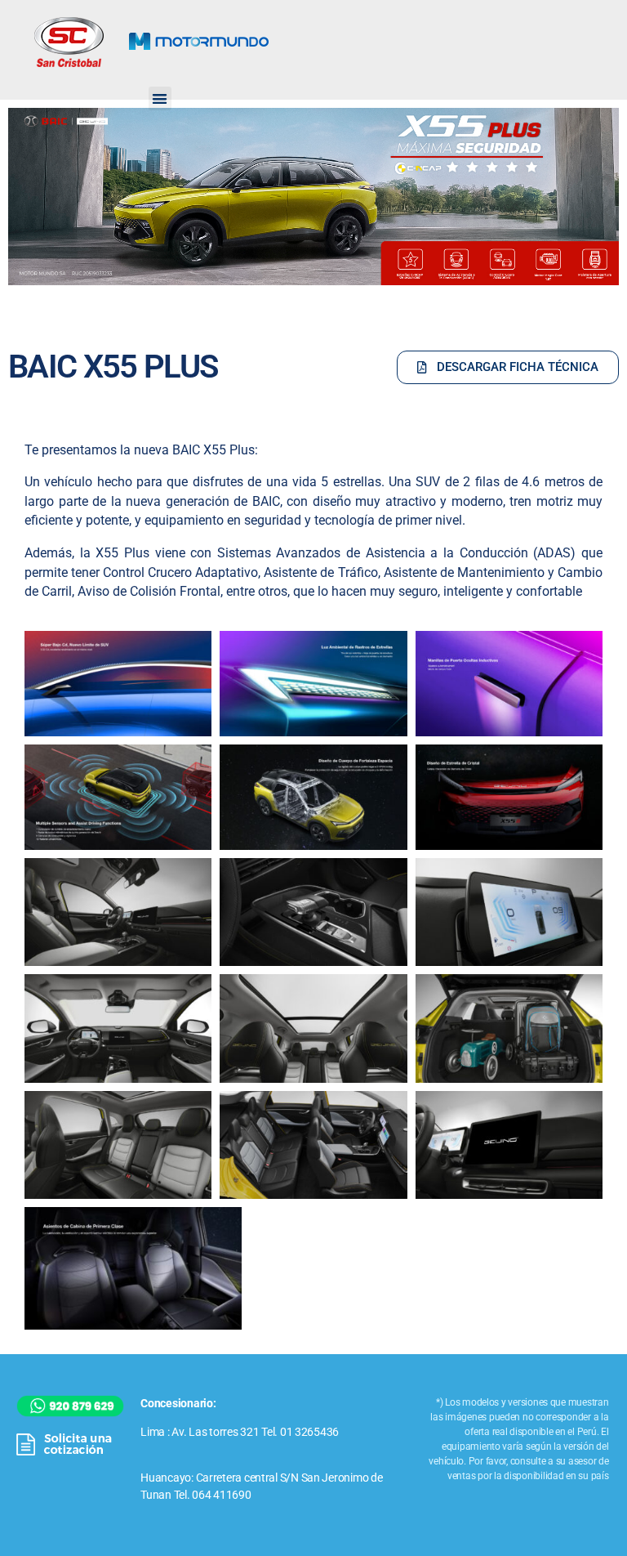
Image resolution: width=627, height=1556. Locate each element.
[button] (160, 98)
